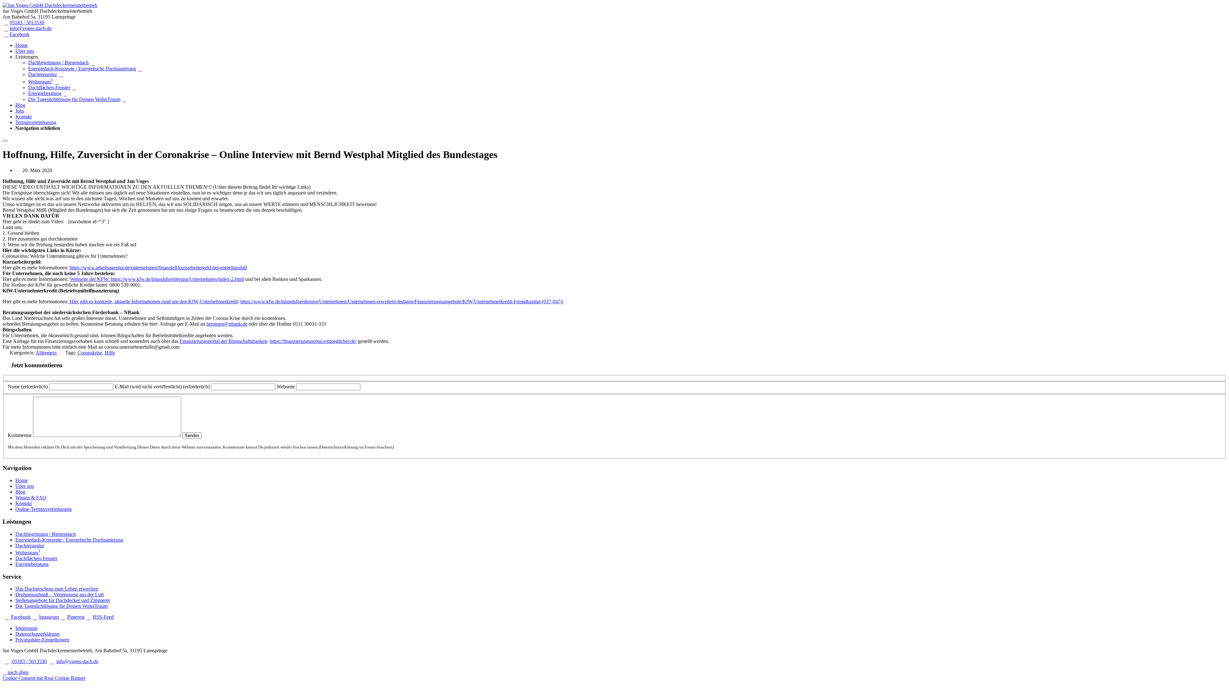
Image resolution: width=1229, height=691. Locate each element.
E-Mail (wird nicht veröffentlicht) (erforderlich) (162, 386)
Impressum (26, 628)
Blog (20, 105)
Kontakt (23, 116)
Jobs (19, 111)
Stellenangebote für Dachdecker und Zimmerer (62, 600)
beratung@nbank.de (226, 324)
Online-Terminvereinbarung (43, 509)
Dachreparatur (42, 74)
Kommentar (20, 435)
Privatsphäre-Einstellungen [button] (42, 639)
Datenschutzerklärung (37, 634)
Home (21, 45)
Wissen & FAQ (30, 497)
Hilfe (110, 352)
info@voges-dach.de (31, 28)
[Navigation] (5, 141)
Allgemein (46, 352)
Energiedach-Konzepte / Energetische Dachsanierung (82, 68)
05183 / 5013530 (27, 22)
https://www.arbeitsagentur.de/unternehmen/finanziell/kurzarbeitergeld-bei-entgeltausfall (158, 267)
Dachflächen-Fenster (49, 87)
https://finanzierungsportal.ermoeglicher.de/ (313, 341)
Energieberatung (44, 93)
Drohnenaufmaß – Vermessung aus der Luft (59, 594)
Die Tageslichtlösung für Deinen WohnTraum (74, 99)
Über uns (24, 51)
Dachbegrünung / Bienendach (58, 62)
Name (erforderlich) (28, 386)
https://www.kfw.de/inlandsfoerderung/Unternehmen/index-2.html (177, 279)
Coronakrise (89, 352)
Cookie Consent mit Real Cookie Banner (44, 678)
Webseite (286, 386)
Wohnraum (40, 81)
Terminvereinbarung (35, 122)
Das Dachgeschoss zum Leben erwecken (56, 589)
